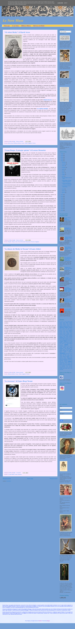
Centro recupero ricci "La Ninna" (64, 329)
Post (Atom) (9, 481)
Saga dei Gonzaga (63, 361)
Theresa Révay (64, 364)
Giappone (66, 338)
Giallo (63, 338)
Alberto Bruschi (48, 99)
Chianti (64, 330)
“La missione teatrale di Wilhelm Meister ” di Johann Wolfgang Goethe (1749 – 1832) (68, 289)
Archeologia (68, 326)
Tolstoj (71, 364)
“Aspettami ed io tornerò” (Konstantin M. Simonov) (68, 268)
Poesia (64, 356)
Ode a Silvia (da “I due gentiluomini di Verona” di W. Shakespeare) (68, 259)
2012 (62, 210)
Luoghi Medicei (63, 347)
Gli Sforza (70, 338)
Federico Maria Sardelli (64, 336)
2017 (62, 201)
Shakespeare (62, 362)
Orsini (63, 355)
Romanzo (33, 241)
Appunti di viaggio (63, 326)
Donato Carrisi (69, 333)
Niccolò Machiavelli (21, 241)
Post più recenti (7, 478)
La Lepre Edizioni (11, 474)
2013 (62, 208)
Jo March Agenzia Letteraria (67, 342)
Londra (65, 346)
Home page (7, 26)
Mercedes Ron (65, 350)
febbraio (63, 190)
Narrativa (62, 353)
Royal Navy (70, 360)
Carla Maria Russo (68, 328)
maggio (63, 174)
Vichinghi (61, 367)
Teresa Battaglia (67, 363)
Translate (68, 33)
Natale (66, 353)
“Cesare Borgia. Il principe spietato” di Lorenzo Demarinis (25, 150)
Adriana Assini (69, 321)
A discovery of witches (63, 321)
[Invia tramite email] (25, 141)
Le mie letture (15, 26)
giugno (63, 172)
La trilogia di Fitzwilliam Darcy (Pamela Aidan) (68, 278)
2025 (62, 155)
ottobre (63, 165)
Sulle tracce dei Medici (38, 26)
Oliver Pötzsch (69, 354)
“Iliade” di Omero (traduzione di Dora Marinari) (68, 248)
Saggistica (30, 143)
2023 (62, 159)
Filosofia (70, 336)
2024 (62, 157)
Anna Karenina (69, 323)
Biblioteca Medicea (26, 26)
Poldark (67, 356)
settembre (64, 167)
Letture (16, 241)
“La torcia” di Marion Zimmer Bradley (68, 309)
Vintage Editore (62, 368)
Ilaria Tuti (68, 341)
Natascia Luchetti (69, 353)
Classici (70, 330)
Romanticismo (65, 359)
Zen (62, 369)
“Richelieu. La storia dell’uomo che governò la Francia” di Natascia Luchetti (68, 300)
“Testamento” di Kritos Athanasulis (68, 228)
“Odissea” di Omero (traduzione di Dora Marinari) (68, 238)
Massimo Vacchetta (66, 349)
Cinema (67, 330)
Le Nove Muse (13, 20)
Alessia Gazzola (63, 323)
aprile (63, 176)
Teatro (64, 363)
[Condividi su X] (28, 141)
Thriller (68, 364)
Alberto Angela (62, 322)
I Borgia (13, 241)
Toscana (34, 143)
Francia (64, 337)
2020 (62, 196)
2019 (62, 198)
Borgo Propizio (62, 328)
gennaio (63, 192)
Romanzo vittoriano (64, 360)
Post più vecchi (53, 478)
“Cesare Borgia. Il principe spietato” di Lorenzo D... (67, 181)
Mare (67, 347)
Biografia (9, 241)
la (64, 343)
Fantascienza (66, 335)
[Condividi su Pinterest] (30, 141)
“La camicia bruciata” (42, 108)
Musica (65, 351)
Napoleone (70, 351)
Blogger (48, 620)
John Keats (62, 343)
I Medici (26, 143)
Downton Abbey (62, 334)
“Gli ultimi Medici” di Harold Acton (17, 32)
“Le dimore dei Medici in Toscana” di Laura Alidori (22, 249)
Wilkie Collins (67, 368)
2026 (62, 153)
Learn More (60, 3)
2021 (62, 194)
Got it (65, 3)
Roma (61, 359)
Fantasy (70, 335)
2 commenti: (18, 472)
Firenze (23, 143)
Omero (61, 355)
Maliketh (40, 620)
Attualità (71, 326)
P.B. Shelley (67, 355)
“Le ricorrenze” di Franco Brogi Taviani (18, 381)
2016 (62, 203)
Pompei (71, 356)
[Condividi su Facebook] (29, 141)
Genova (67, 337)
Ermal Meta (62, 335)
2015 (62, 205)
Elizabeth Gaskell (69, 334)
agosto (63, 169)
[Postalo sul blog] (27, 141)
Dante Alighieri (69, 331)
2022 (62, 160)
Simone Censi (67, 362)
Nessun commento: (20, 141)
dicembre (64, 162)
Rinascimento (28, 241)
